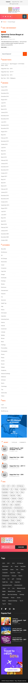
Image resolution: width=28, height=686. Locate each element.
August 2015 (4, 99)
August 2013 (4, 131)
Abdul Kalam (5, 489)
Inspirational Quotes (7, 507)
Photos (2, 354)
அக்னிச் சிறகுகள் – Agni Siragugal (19, 621)
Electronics (3, 287)
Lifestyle (3, 332)
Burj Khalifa (5, 492)
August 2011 (4, 176)
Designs (3, 274)
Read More (3, 47)
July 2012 (3, 147)
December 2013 (5, 125)
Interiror (3, 322)
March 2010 (4, 224)
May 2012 (3, 150)
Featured (3, 293)
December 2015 (5, 96)
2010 (3, 486)
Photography (4, 351)
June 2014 (3, 122)
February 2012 (4, 160)
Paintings (3, 344)
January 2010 (4, 230)
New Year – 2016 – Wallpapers (8, 78)
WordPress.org (4, 411)
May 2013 (3, 134)
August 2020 (4, 86)
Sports (2, 383)
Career (3, 31)
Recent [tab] (6, 442)
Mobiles (3, 335)
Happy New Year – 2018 (6, 68)
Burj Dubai (23, 489)
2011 (8, 486)
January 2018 (4, 90)
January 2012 (4, 163)
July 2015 (3, 102)
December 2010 (5, 195)
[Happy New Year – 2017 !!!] (6, 640)
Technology (4, 386)
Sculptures (3, 370)
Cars (17, 492)
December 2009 (5, 233)
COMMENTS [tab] (22, 442)
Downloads (3, 277)
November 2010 (5, 198)
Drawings (3, 281)
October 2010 (4, 202)
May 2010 (3, 217)
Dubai (19, 495)
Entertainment (4, 290)
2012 (13, 486)
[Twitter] (5, 16)
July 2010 (3, 211)
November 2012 (5, 141)
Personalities (4, 348)
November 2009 (5, 237)
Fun (2, 296)
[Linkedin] (10, 16)
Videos (2, 396)
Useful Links (4, 392)
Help (2, 306)
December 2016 (5, 93)
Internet (3, 325)
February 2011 (4, 189)
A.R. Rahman (20, 486)
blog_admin (4, 39)
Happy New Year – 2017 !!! (7, 71)
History (2, 309)
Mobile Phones (11, 514)
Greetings (19, 501)
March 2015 (4, 109)
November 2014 (5, 118)
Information (4, 312)
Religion (3, 367)
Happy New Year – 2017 (19, 639)
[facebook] (3, 16)
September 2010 (5, 205)
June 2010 (3, 214)
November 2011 (5, 170)
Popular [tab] (14, 442)
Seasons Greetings (5, 373)
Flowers (20, 498)
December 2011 (5, 166)
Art (2, 255)
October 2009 (4, 240)
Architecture (4, 252)
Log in (2, 404)
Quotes (3, 360)
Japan (3, 511)
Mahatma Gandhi (21, 511)
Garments (3, 300)
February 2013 (4, 138)
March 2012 (4, 157)
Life (9, 511)
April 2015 (3, 106)
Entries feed (4, 407)
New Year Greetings (12, 517)
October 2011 (4, 173)
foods (3, 501)
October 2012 (4, 144)
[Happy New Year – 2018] (6, 630)
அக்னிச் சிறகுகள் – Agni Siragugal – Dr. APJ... (16, 448)
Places (2, 357)
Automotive (4, 261)
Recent (2, 364)
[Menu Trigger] (24, 16)
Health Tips (3, 303)
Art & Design (4, 258)
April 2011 (3, 182)
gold (13, 501)
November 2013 (5, 128)
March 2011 (4, 186)
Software (3, 380)
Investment (3, 328)
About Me (3, 249)
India (11, 504)
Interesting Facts (5, 319)
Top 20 (4, 526)
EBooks (3, 284)
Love (13, 511)
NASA (3, 517)
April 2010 (3, 221)
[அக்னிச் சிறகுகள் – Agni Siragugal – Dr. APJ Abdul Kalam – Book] (6, 621)
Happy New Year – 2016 (6, 75)
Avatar (16, 489)
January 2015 (4, 112)
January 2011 (4, 192)
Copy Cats (3, 271)
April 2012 (3, 154)
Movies (2, 338)
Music (2, 341)
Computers (3, 268)
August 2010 (4, 208)
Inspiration (3, 316)
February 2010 (4, 227)
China (22, 492)
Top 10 (21, 523)
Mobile (4, 514)
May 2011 (3, 179)
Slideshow (3, 376)
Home (4, 21)
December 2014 (5, 115)
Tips (2, 389)
